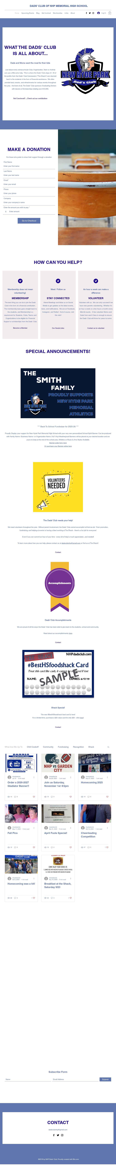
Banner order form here (58, 443)
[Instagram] (93, 13)
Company (7, 198)
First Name (8, 162)
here (70, 633)
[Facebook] (86, 13)
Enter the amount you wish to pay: (16, 207)
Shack (91, 747)
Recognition (78, 747)
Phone (6, 189)
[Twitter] (90, 13)
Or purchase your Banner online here (58, 446)
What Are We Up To (13, 747)
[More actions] (34, 777)
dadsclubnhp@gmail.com (71, 543)
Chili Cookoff (33, 747)
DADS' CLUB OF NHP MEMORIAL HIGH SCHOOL (59, 5)
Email (6, 180)
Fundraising (63, 747)
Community (48, 747)
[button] (109, 13)
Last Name (8, 171)
